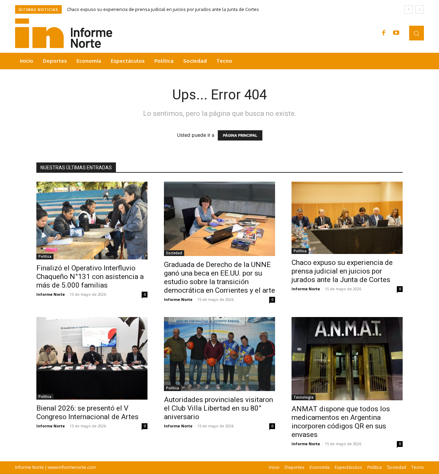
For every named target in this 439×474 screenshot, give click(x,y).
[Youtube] (396, 33)
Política (44, 256)
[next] (419, 9)
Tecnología (303, 397)
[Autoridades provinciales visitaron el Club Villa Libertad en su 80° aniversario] (219, 354)
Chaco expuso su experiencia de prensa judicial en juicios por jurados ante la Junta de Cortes (163, 9)
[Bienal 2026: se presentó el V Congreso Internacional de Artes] (91, 358)
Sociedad (174, 253)
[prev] (408, 9)
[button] (416, 33)
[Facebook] (384, 33)
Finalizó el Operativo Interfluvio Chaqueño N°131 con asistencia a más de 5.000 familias (90, 276)
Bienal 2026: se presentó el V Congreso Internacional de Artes (87, 412)
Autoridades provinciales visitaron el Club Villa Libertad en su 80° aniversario (218, 408)
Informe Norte (50, 294)
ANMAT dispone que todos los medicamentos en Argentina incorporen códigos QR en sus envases (341, 422)
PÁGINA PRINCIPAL (240, 135)
